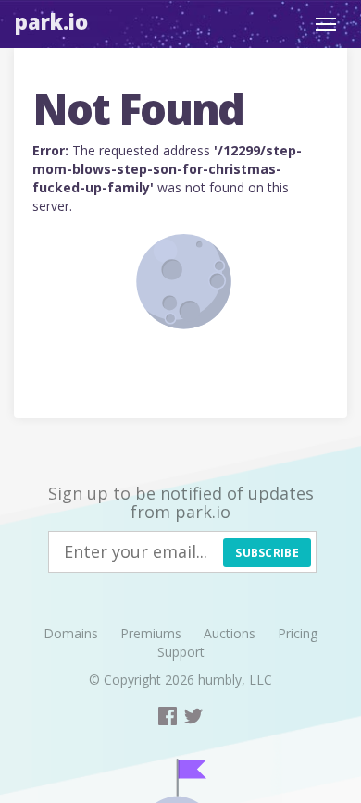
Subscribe (267, 553)
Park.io (51, 21)
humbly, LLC (235, 679)
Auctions (229, 633)
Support (181, 652)
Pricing (297, 633)
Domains (71, 633)
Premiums (150, 633)
